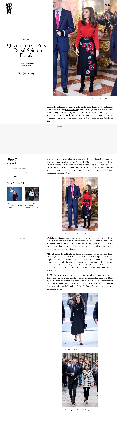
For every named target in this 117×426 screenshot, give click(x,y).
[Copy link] (28, 73)
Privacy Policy (21, 173)
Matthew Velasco (27, 63)
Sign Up (13, 161)
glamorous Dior (100, 278)
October (71, 249)
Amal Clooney (103, 283)
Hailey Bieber (93, 281)
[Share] (19, 73)
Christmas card (71, 109)
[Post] (24, 73)
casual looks (79, 281)
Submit (16, 176)
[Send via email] (32, 73)
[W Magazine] (8, 8)
